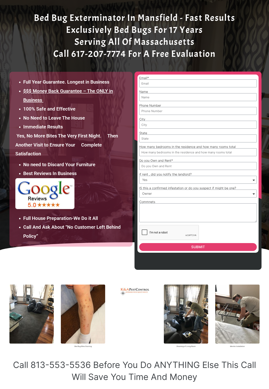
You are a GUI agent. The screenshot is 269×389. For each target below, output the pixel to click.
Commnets (147, 201)
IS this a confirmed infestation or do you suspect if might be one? (187, 188)
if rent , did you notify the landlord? (165, 174)
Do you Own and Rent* (156, 160)
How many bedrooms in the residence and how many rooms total (187, 146)
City (142, 119)
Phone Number (150, 105)
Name (143, 91)
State (143, 133)
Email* (144, 77)
